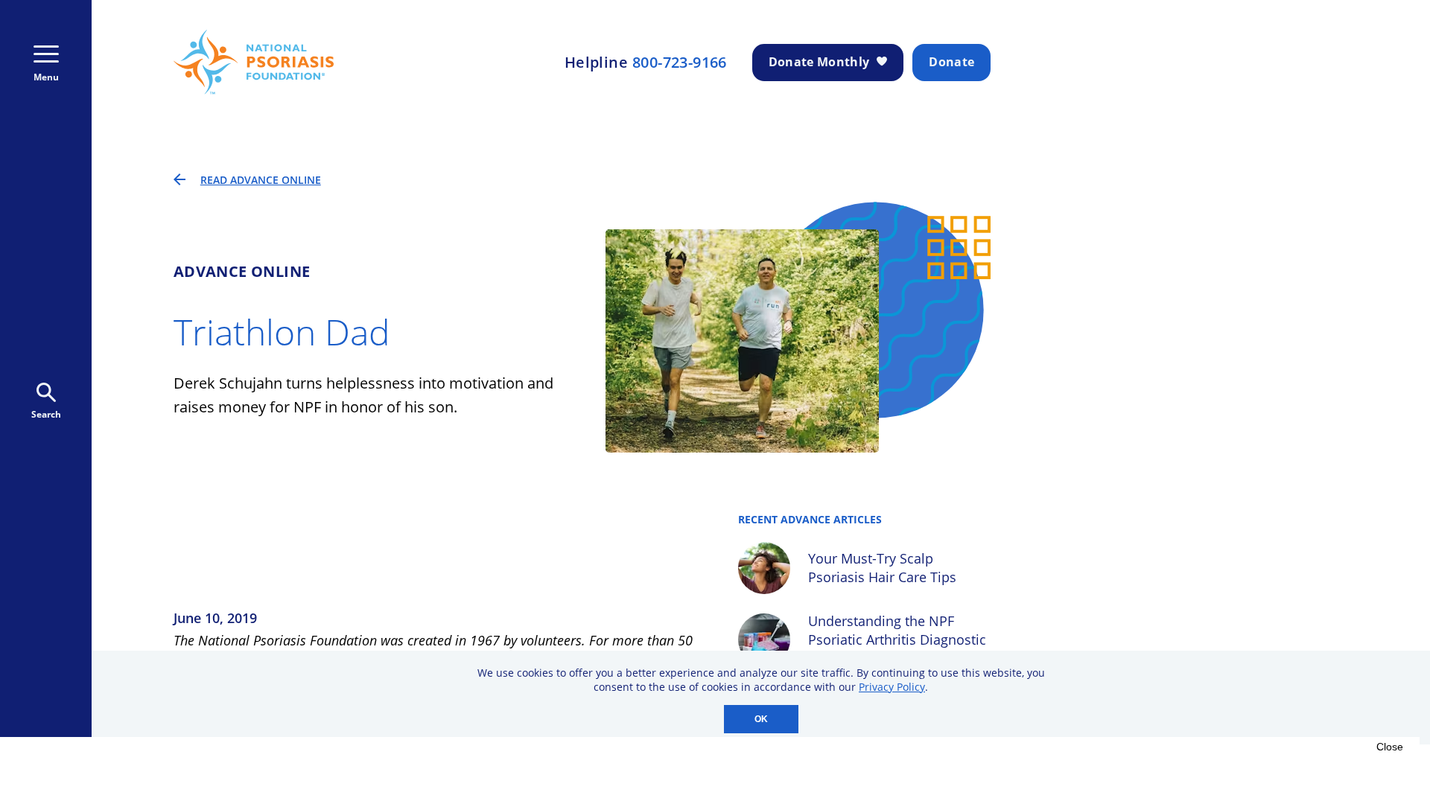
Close (1389, 747)
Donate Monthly (819, 62)
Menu (46, 77)
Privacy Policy (892, 687)
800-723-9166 (679, 62)
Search (46, 414)
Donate (951, 62)
